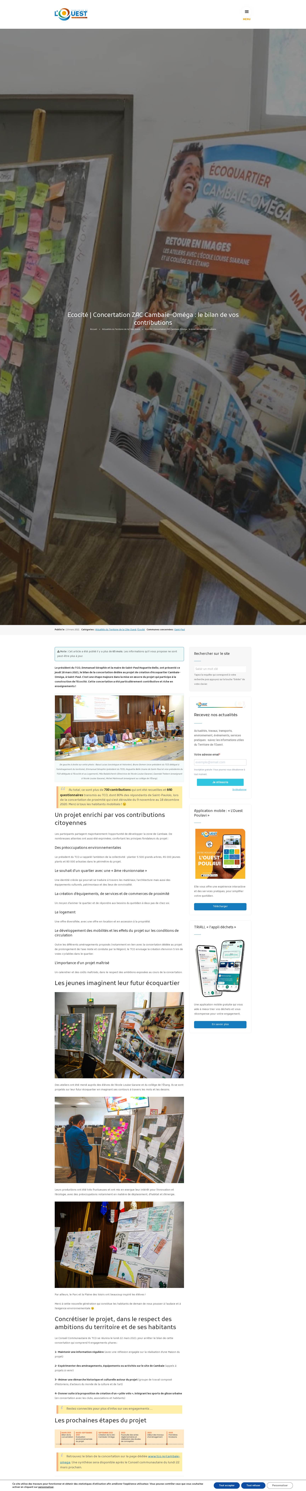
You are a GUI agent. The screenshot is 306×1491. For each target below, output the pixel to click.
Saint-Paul (179, 629)
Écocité (141, 629)
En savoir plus (220, 1024)
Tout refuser (253, 1485)
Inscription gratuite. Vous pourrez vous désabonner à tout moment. (219, 772)
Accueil (93, 329)
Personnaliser (280, 1485)
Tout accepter (226, 1485)
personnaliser (45, 1487)
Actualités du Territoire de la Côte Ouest (121, 329)
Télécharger (220, 906)
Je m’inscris (220, 782)
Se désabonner (239, 789)
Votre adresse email (206, 754)
